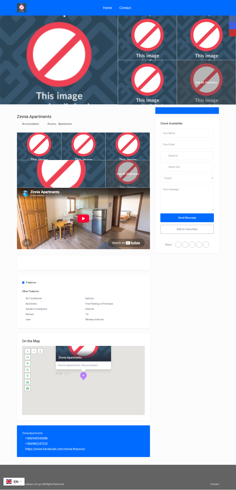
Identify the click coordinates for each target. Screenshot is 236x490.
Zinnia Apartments (70, 357)
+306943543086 (36, 438)
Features (31, 282)
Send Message (187, 217)
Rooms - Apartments (60, 123)
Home (107, 8)
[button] (83, 376)
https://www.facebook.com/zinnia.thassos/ (55, 449)
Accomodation (30, 123)
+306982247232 (36, 443)
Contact (125, 8)
